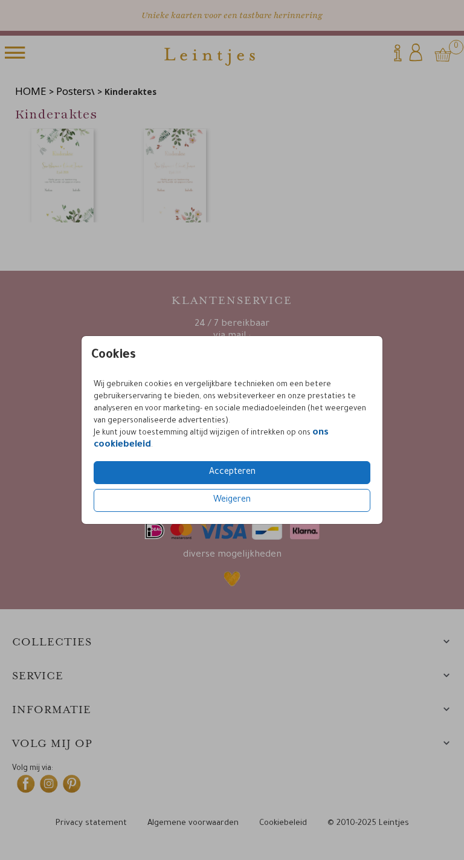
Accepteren (232, 472)
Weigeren (232, 500)
